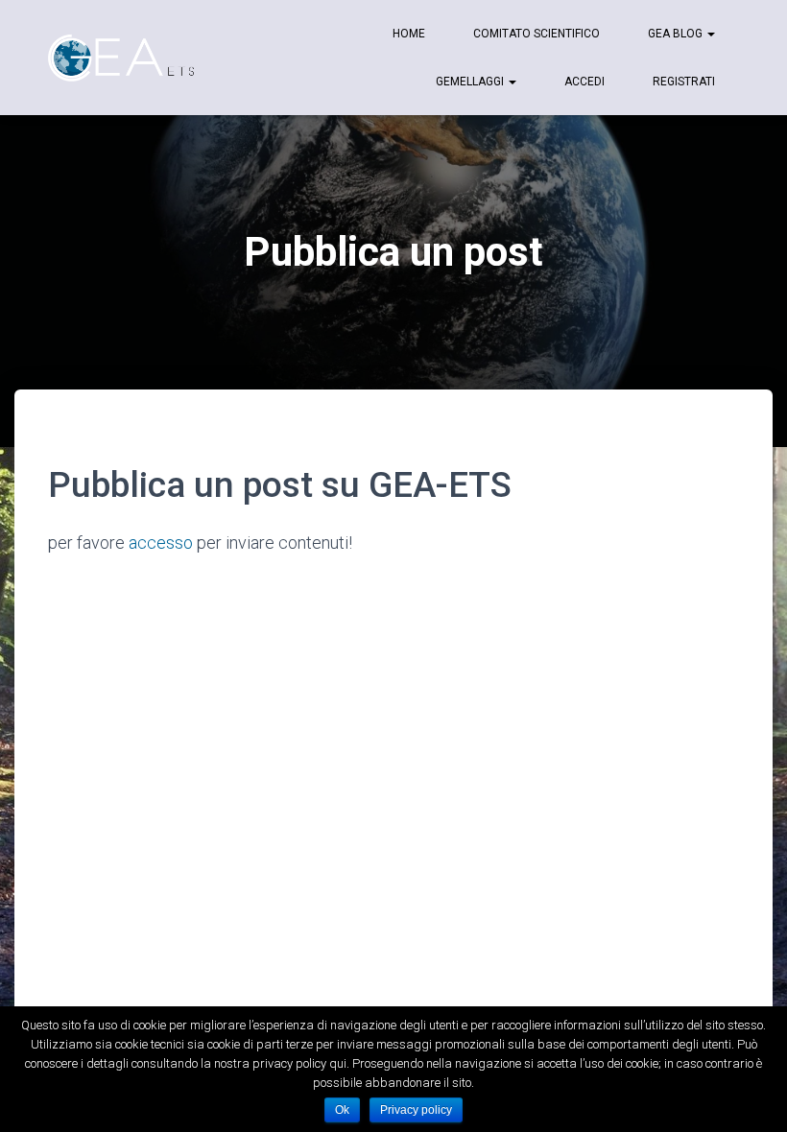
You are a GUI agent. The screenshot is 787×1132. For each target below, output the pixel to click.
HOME (409, 33)
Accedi (584, 81)
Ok (342, 1110)
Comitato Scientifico (536, 33)
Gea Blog (676, 33)
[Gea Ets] (123, 58)
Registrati (684, 81)
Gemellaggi (471, 81)
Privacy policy (416, 1110)
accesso (161, 542)
